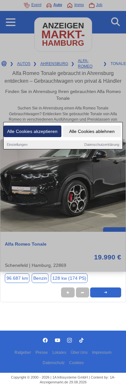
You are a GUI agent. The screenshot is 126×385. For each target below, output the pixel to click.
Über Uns (79, 352)
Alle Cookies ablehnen (92, 131)
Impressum (101, 352)
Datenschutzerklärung (101, 144)
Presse (42, 352)
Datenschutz (54, 363)
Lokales (59, 352)
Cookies (76, 363)
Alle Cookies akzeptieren (32, 131)
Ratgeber (23, 352)
